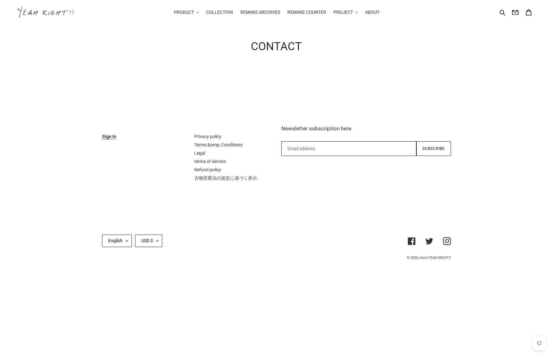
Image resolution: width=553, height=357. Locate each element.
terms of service (210, 161)
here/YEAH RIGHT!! (435, 258)
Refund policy (207, 169)
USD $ (147, 240)
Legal (199, 153)
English (115, 240)
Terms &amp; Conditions (218, 144)
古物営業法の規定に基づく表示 (225, 178)
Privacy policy (207, 136)
